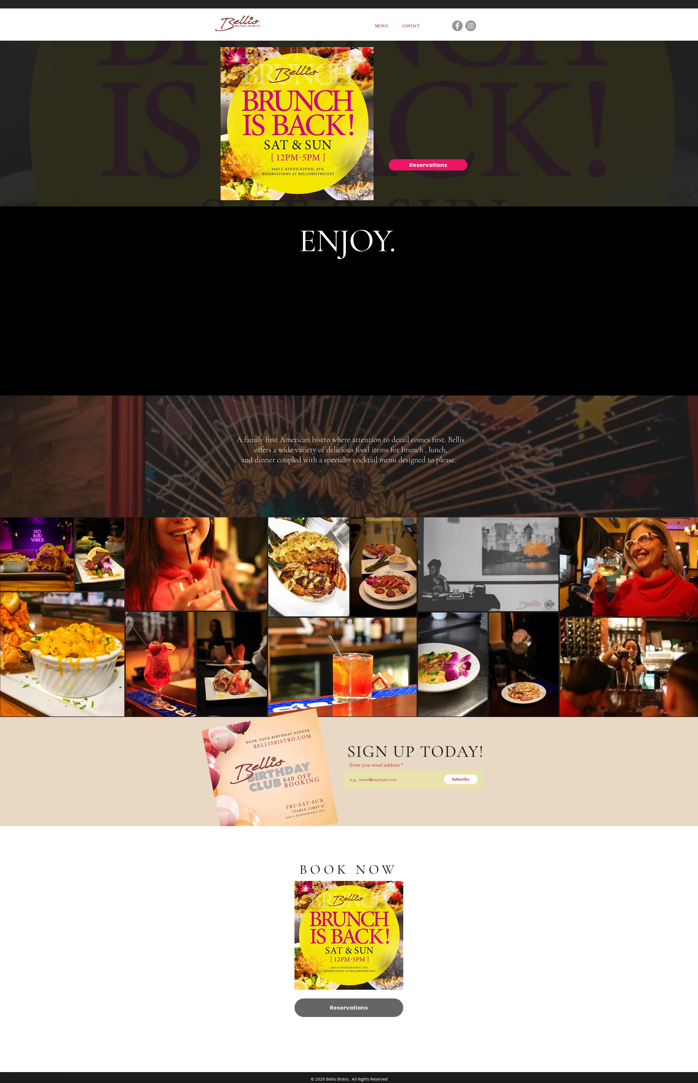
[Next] (664, 123)
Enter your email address (375, 765)
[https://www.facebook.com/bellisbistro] (457, 25)
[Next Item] (688, 616)
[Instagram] (470, 25)
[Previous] (34, 123)
